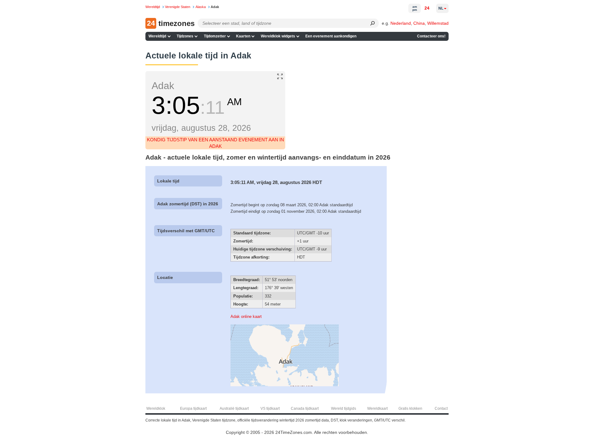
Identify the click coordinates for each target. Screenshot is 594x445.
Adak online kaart (246, 316)
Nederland (400, 23)
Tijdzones (185, 36)
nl (440, 8)
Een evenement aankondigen (330, 36)
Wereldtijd (157, 36)
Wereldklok (155, 408)
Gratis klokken (410, 408)
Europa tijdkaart (193, 408)
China (419, 23)
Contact (441, 408)
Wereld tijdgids (343, 408)
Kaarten (243, 36)
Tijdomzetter (215, 36)
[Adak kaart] (284, 385)
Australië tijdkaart (234, 408)
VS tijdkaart (270, 408)
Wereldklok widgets (278, 36)
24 (426, 8)
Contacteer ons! (431, 36)
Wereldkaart (377, 408)
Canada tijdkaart (305, 408)
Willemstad (438, 23)
